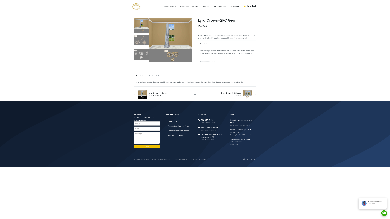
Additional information (157, 76)
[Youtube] (251, 159)
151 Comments (246, 135)
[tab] (140, 76)
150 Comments (245, 125)
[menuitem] (170, 6)
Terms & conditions (180, 159)
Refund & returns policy (198, 159)
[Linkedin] (255, 159)
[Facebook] (244, 159)
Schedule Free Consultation (178, 131)
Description (140, 76)
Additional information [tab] (208, 61)
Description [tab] (204, 44)
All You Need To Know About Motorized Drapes (240, 140)
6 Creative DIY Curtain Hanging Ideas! (241, 121)
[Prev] (136, 94)
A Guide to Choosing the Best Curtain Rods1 (240, 131)
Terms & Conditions (175, 135)
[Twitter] (248, 159)
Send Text (251, 6)
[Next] (254, 94)
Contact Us (172, 121)
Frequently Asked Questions (178, 126)
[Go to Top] (387, 216)
